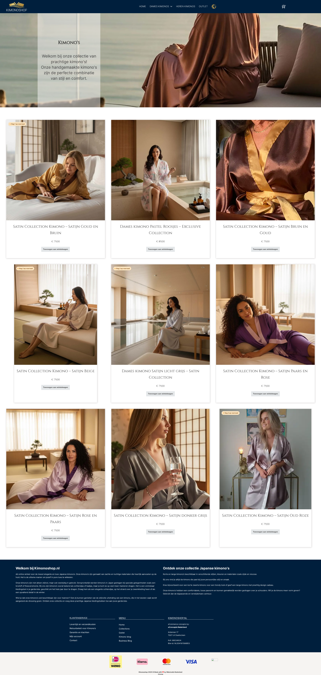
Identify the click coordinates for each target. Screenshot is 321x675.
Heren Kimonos (185, 6)
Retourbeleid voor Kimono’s (83, 628)
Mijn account (76, 636)
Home (142, 6)
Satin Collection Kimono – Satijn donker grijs (160, 515)
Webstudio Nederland (174, 672)
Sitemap (160, 674)
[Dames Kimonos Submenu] (171, 6)
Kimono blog (125, 636)
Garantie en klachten (79, 632)
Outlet (203, 6)
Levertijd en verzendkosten (83, 624)
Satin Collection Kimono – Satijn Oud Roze (265, 515)
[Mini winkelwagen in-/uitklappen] (284, 7)
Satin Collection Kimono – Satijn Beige (56, 371)
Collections (124, 628)
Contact (73, 640)
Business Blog (125, 640)
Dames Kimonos (159, 6)
